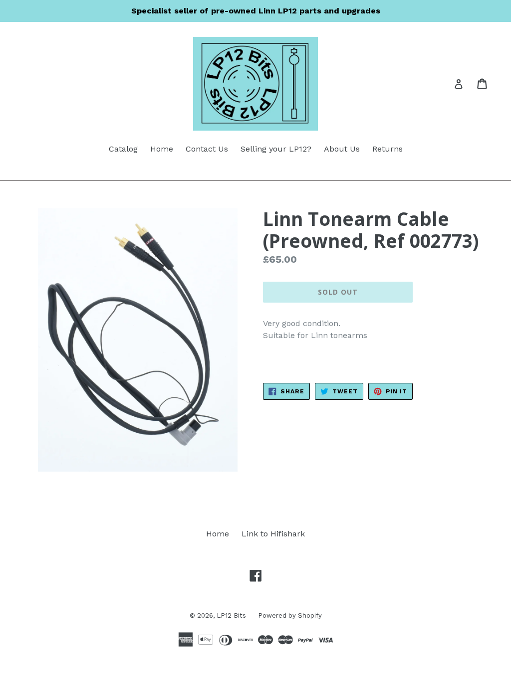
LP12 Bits (232, 615)
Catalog (123, 149)
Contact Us (207, 149)
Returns (387, 149)
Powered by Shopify (290, 615)
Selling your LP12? (276, 149)
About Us (342, 149)
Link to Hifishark (273, 533)
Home (161, 149)
